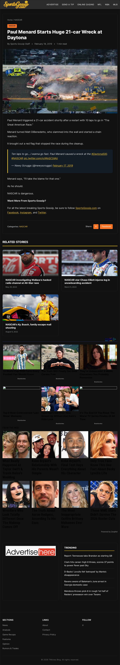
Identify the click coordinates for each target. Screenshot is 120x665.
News (5, 625)
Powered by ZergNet (109, 532)
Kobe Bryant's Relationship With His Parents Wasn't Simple (45, 467)
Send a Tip (68, 4)
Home (9, 20)
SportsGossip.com (86, 208)
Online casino (85, 4)
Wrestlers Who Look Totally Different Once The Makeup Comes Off (13, 518)
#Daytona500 (99, 153)
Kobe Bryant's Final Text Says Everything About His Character (73, 467)
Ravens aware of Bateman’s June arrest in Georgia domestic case (85, 583)
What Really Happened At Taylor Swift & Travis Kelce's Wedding (12, 469)
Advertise (53, 4)
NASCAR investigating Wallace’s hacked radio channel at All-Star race (28, 281)
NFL (100, 4)
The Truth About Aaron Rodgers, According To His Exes (44, 516)
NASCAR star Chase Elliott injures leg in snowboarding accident (87, 281)
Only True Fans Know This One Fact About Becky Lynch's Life (102, 467)
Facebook (13, 212)
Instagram (25, 212)
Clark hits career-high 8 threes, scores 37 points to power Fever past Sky (89, 564)
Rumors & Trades (10, 648)
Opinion (6, 644)
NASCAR (18, 20)
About (45, 625)
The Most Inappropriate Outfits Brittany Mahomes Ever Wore (72, 518)
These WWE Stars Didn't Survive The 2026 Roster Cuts (103, 514)
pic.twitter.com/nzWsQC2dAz (41, 158)
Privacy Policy (49, 634)
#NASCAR (17, 158)
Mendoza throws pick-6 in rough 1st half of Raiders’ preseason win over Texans (86, 593)
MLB (115, 4)
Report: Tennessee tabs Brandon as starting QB (88, 556)
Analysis (6, 630)
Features (6, 639)
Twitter (42, 212)
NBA (107, 4)
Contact (46, 630)
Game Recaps (9, 634)
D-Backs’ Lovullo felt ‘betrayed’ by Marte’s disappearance (85, 573)
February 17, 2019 (63, 165)
